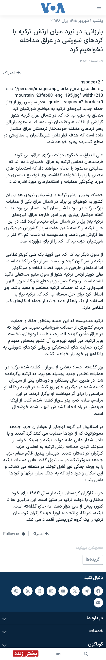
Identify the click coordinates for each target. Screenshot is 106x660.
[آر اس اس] (28, 590)
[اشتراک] (98, 602)
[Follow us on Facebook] (98, 590)
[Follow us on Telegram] (86, 590)
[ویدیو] (58, 654)
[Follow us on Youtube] (63, 590)
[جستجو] (86, 654)
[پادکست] (16, 590)
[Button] (11, 72)
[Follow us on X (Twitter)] (74, 590)
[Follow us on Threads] (39, 590)
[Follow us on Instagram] (51, 590)
